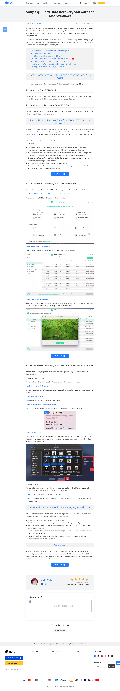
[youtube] (102, 656)
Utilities (45, 3)
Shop (102, 3)
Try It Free (58, 174)
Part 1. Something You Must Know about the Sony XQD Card (50, 51)
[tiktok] (112, 656)
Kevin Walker (47, 580)
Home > (38, 644)
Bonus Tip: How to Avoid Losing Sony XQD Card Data (48, 67)
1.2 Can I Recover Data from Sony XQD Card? (47, 56)
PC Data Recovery (37, 23)
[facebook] (95, 656)
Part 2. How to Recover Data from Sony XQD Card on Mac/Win (51, 59)
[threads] (108, 656)
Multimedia (56, 3)
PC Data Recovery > (46, 644)
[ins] (105, 656)
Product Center (12, 658)
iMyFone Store (12, 664)
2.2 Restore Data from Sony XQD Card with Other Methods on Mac (55, 64)
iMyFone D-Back (31, 134)
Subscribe (111, 666)
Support (85, 3)
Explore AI (68, 3)
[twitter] (98, 656)
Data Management (32, 3)
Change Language (14, 669)
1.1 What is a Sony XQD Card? (42, 53)
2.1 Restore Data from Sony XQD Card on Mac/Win (49, 61)
